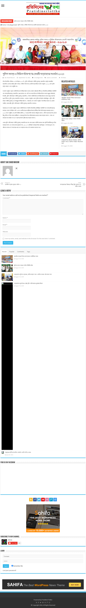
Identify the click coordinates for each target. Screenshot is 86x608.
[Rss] (31, 499)
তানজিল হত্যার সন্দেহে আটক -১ (13, 183)
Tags (28, 251)
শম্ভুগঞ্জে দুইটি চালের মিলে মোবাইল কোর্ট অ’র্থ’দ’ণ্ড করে (18, 452)
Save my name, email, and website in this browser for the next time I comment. (30, 238)
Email (5, 225)
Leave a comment (52, 77)
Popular (11, 251)
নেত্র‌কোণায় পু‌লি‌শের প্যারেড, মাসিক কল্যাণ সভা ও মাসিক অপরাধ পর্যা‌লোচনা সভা (72, 141)
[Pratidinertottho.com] (43, 8)
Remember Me (18, 566)
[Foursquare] (51, 499)
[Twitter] (39, 499)
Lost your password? (9, 570)
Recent (4, 251)
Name (5, 218)
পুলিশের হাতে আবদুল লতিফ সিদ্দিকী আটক (23, 21)
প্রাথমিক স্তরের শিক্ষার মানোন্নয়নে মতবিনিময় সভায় (71, 98)
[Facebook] (35, 499)
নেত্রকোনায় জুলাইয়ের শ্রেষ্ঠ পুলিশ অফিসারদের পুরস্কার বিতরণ (28, 283)
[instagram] (55, 499)
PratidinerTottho (47, 600)
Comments (20, 251)
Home (4, 25)
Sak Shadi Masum (9, 77)
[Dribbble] (47, 499)
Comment (6, 198)
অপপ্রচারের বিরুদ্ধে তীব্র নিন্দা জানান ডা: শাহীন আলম (70, 184)
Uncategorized (12, 25)
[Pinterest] (43, 499)
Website (5, 231)
